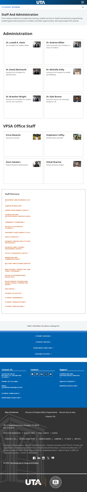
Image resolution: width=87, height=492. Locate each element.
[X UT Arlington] (48, 458)
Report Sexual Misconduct (48, 448)
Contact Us (10, 439)
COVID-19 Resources (29, 453)
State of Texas (16, 450)
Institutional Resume (68, 448)
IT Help (68, 439)
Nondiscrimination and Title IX (59, 445)
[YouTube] (53, 458)
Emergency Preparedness (13, 445)
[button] (14, 375)
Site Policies (31, 448)
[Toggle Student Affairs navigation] (83, 7)
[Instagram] (43, 458)
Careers (57, 439)
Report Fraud (64, 450)
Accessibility (20, 448)
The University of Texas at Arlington (24, 463)
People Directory (27, 439)
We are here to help (67, 412)
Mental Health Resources (35, 445)
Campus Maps (45, 439)
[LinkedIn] (39, 458)
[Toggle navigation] (82, 2)
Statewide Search (50, 450)
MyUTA (78, 439)
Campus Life (50, 416)
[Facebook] (34, 458)
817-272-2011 (8, 428)
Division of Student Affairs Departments (41, 412)
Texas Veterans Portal (32, 450)
